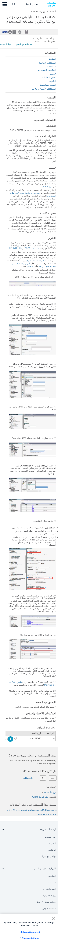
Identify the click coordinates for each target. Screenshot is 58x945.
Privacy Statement (30, 932)
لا (42, 778)
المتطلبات (51, 66)
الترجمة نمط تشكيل (35, 260)
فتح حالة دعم (50, 792)
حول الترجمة (5, 44)
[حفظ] (29, 32)
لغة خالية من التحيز (24, 44)
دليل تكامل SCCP (32, 248)
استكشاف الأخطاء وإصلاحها (44, 89)
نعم (52, 778)
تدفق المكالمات (49, 77)
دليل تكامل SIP (15, 248)
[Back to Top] (10, 739)
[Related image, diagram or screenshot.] (32, 286)
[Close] (53, 918)
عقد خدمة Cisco (40, 797)
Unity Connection (47, 814)
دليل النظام (47, 186)
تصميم (53, 74)
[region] (29, 929)
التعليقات (27, 778)
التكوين (52, 81)
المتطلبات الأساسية (47, 63)
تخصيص (30, 266)
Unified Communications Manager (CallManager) (31, 810)
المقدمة (52, 59)
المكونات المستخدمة (47, 70)
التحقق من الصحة (48, 85)
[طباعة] (10, 32)
